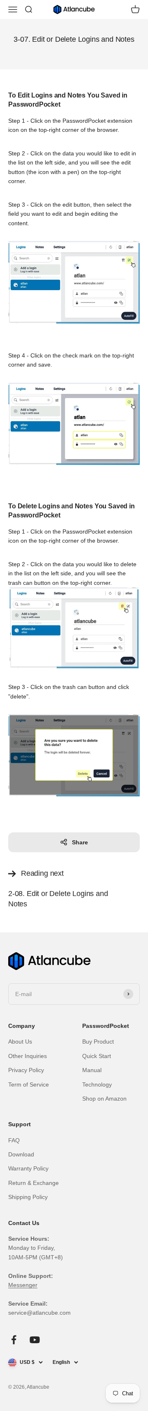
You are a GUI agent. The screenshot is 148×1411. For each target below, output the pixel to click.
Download (21, 1154)
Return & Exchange (33, 1183)
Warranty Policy (28, 1168)
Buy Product (98, 1041)
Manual (92, 1070)
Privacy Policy (26, 1070)
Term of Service (28, 1084)
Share (80, 842)
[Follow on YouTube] (34, 1339)
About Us (20, 1041)
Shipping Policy (28, 1197)
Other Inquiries (27, 1056)
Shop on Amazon (104, 1098)
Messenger (22, 1285)
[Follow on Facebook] (13, 1339)
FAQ (14, 1140)
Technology (97, 1084)
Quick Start (96, 1056)
